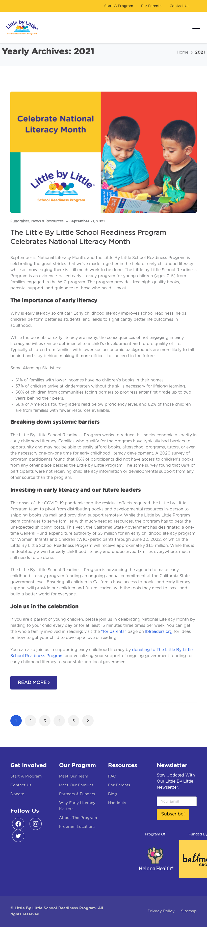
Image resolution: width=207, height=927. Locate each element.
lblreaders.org (158, 632)
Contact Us (179, 6)
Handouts (117, 803)
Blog (112, 794)
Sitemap (189, 911)
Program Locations (77, 827)
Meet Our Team (73, 776)
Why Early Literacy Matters (77, 806)
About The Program (78, 818)
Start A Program (118, 6)
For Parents (151, 6)
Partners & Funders (77, 794)
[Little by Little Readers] (21, 27)
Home (182, 52)
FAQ (112, 776)
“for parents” (113, 632)
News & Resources (47, 221)
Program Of (155, 834)
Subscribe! (173, 814)
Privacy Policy (161, 911)
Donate (17, 794)
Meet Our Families (76, 785)
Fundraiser (19, 221)
